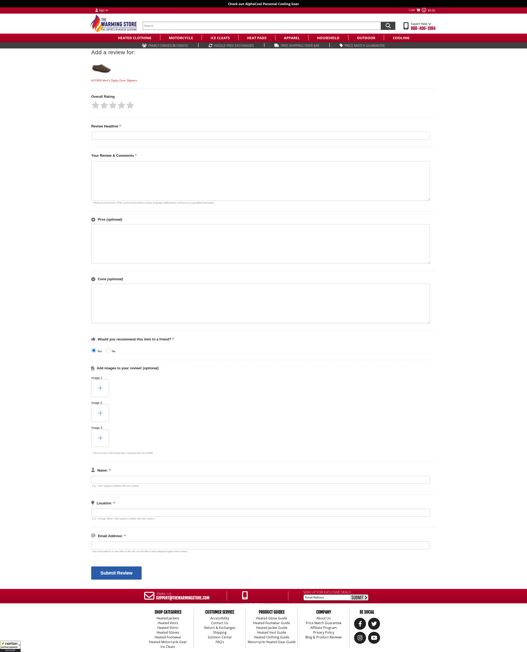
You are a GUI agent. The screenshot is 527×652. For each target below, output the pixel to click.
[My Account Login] (96, 10)
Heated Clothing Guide (271, 637)
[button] (10, 646)
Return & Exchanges (220, 627)
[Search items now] (388, 26)
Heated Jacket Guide (271, 627)
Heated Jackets (167, 618)
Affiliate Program (323, 627)
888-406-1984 (423, 28)
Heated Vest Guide (271, 632)
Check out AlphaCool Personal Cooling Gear (263, 4)
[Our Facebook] (360, 624)
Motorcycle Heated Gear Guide (272, 642)
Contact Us (219, 623)
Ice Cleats (168, 646)
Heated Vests (168, 623)
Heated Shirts (167, 627)
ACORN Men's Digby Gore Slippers (114, 80)
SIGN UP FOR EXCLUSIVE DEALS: (327, 592)
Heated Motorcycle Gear (168, 642)
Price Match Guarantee (324, 623)
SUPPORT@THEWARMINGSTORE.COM (182, 598)
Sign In (103, 10)
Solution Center (220, 637)
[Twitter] (374, 624)
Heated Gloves (168, 632)
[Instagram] (360, 638)
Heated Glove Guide (271, 618)
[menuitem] (134, 37)
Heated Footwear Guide (271, 623)
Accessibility (219, 618)
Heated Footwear (168, 637)
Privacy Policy (323, 632)
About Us (323, 618)
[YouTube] (374, 638)
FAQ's (220, 642)
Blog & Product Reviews (323, 637)
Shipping (220, 632)
